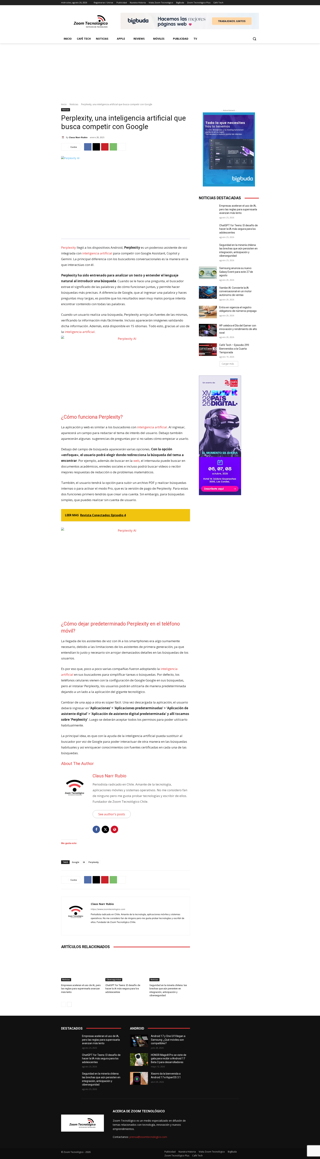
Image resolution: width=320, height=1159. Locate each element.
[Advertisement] (160, 71)
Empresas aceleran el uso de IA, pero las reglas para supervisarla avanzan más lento (81, 988)
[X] (96, 147)
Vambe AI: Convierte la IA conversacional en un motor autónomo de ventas (235, 291)
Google (75, 862)
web (136, 460)
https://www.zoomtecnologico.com (108, 909)
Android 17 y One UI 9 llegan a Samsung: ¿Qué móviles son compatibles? (168, 1040)
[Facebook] (87, 147)
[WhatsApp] (113, 147)
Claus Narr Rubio (78, 137)
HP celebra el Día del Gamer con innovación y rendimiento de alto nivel (238, 329)
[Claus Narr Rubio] (63, 137)
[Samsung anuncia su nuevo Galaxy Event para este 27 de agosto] (208, 272)
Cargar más (228, 363)
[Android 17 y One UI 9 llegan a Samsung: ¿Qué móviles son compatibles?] (139, 1040)
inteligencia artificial (96, 253)
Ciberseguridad (113, 979)
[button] (254, 38)
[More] (122, 147)
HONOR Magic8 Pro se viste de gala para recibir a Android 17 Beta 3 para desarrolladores (168, 1058)
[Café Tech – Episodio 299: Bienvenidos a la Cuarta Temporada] (208, 349)
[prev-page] (63, 1004)
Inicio (64, 104)
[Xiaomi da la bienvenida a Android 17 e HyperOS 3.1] (139, 1078)
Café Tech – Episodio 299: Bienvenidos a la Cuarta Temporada (234, 348)
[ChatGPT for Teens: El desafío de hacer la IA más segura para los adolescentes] (125, 967)
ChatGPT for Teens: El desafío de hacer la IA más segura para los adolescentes (122, 988)
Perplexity (68, 247)
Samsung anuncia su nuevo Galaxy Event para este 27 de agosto (236, 272)
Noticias (74, 104)
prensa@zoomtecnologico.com (148, 1137)
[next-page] (69, 1004)
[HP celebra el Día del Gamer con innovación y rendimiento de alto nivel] (208, 330)
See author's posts (111, 814)
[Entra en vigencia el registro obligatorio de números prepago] (208, 312)
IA (84, 862)
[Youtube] (105, 928)
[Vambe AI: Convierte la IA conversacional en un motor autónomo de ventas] (208, 292)
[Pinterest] (105, 147)
